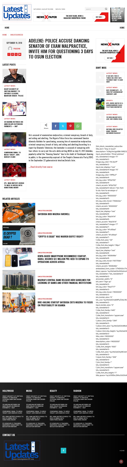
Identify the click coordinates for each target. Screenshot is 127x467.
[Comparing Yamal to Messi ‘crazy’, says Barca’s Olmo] (14, 139)
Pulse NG (17, 48)
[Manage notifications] (121, 462)
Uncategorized (16, 34)
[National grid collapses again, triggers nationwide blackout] (100, 130)
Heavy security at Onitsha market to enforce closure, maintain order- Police (13, 92)
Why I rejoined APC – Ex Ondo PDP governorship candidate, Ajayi (114, 92)
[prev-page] (97, 140)
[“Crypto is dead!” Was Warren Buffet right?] (18, 235)
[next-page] (101, 140)
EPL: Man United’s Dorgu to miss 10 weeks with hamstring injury (14, 185)
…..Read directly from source (40, 166)
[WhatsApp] (78, 126)
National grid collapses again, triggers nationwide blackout (114, 131)
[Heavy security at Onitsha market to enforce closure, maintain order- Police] (14, 76)
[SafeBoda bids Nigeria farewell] (18, 213)
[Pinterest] (70, 126)
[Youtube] (19, 54)
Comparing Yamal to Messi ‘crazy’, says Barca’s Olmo (12, 154)
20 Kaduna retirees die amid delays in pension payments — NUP (13, 124)
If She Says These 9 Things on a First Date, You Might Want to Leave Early (114, 79)
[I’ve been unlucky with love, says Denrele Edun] (100, 117)
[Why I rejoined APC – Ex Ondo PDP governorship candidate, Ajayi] (100, 91)
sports (109, 100)
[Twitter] (16, 54)
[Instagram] (12, 54)
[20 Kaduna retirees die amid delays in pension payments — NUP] (14, 109)
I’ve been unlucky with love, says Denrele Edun (114, 118)
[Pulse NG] (11, 48)
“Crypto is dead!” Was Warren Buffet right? (60, 236)
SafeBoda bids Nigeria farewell (54, 214)
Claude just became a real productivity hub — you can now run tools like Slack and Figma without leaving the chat (117, 14)
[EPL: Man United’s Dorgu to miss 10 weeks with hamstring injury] (14, 170)
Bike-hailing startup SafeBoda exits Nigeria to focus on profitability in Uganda (65, 304)
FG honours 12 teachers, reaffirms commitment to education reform (12, 425)
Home (4, 34)
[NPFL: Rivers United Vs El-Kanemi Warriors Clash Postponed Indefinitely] (100, 104)
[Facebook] (8, 54)
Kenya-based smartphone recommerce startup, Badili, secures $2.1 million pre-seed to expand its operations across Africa (63, 258)
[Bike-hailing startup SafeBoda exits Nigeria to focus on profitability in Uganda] (18, 302)
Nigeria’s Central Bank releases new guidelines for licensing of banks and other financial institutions (64, 281)
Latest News (9, 86)
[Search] (106, 9)
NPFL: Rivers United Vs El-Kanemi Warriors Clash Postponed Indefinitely (114, 105)
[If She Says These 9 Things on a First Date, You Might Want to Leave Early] (100, 77)
